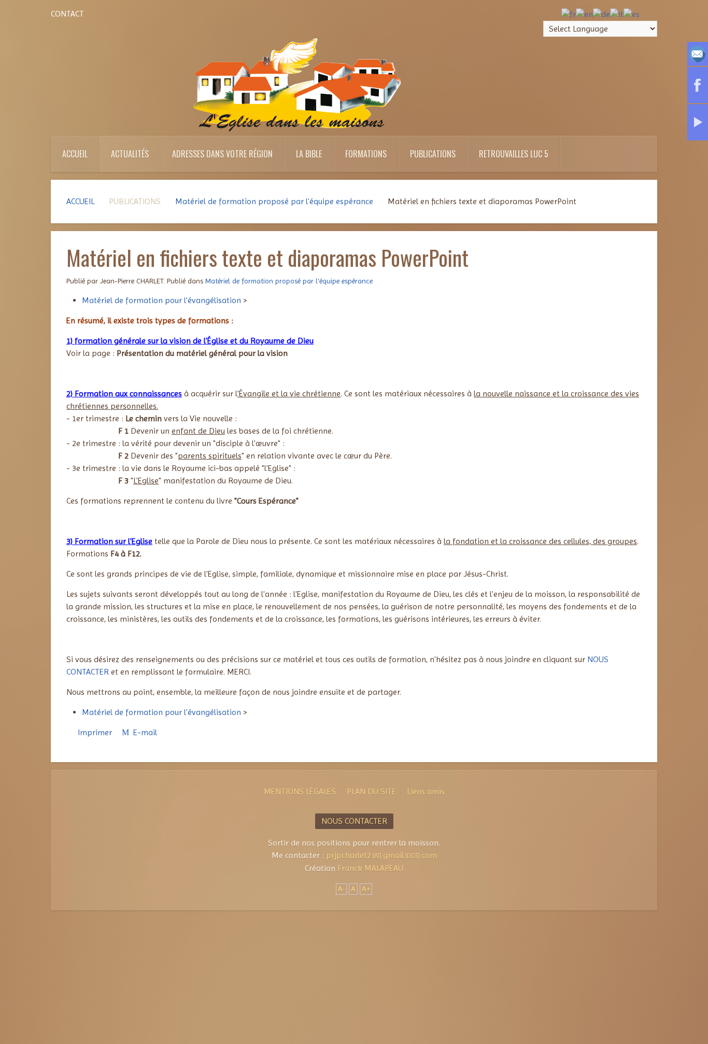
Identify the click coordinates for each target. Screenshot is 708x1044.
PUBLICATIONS (433, 154)
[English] (584, 14)
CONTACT (67, 14)
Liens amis (426, 791)
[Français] (568, 14)
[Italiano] (617, 14)
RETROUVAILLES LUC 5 (513, 154)
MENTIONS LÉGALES (300, 791)
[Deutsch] (601, 14)
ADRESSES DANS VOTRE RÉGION (222, 154)
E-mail (144, 732)
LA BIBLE (309, 154)
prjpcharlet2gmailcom (381, 855)
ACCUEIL (75, 154)
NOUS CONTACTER (354, 821)
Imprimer (95, 732)
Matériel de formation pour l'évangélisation (161, 300)
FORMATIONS (366, 154)
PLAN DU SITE (371, 791)
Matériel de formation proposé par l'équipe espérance (274, 201)
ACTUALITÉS (130, 154)
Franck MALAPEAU (370, 868)
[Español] (632, 14)
